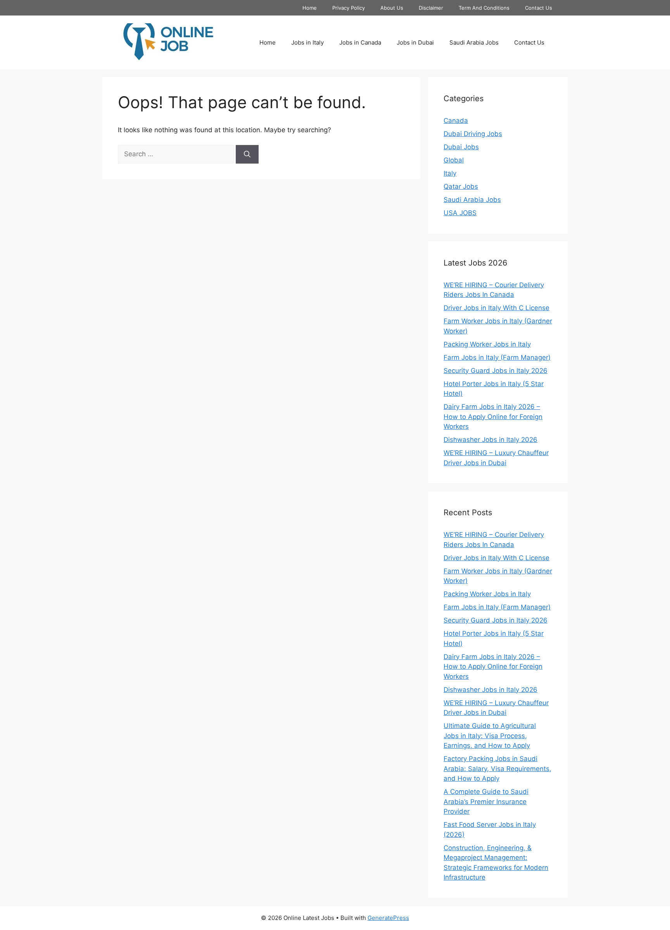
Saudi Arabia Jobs (474, 42)
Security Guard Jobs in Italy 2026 (495, 370)
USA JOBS (460, 213)
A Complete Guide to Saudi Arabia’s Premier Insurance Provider (486, 801)
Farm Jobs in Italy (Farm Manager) (497, 357)
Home (309, 8)
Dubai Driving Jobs (473, 134)
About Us (391, 8)
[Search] (247, 154)
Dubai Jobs (461, 147)
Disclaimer (431, 8)
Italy (450, 173)
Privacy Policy (348, 8)
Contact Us (538, 8)
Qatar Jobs (461, 186)
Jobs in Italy (307, 42)
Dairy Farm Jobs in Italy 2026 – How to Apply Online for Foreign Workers (493, 416)
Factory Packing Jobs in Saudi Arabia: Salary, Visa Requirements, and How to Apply (497, 768)
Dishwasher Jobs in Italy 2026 (490, 439)
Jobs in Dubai (415, 42)
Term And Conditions (484, 8)
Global (454, 160)
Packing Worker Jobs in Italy (487, 344)
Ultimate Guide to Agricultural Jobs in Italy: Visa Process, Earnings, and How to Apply (490, 735)
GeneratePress (388, 917)
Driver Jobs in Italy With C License (496, 308)
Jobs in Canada (360, 42)
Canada (456, 120)
